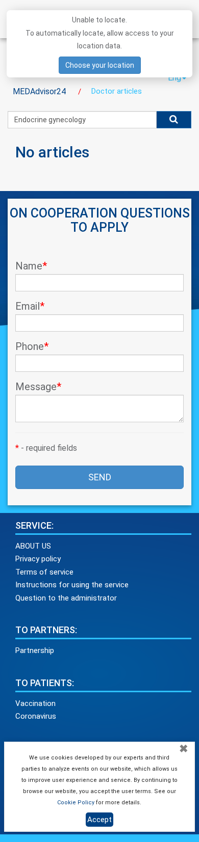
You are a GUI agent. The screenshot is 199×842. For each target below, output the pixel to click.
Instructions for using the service (72, 584)
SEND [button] (99, 477)
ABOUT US (33, 546)
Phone (31, 346)
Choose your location (99, 65)
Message (38, 387)
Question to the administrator (66, 598)
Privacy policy (38, 558)
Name (31, 266)
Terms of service (44, 572)
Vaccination (35, 703)
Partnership (34, 650)
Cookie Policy (75, 802)
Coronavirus (35, 716)
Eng (174, 78)
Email (29, 306)
